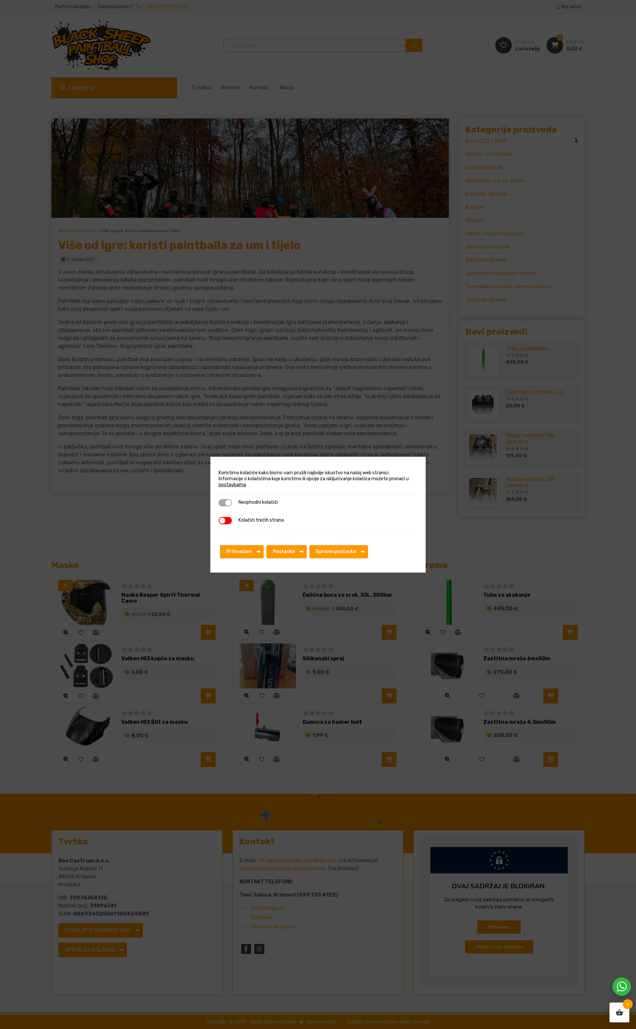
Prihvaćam (239, 551)
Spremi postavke (336, 551)
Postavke (284, 551)
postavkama (232, 485)
